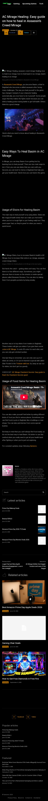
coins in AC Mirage (9, 349)
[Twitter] (28, 717)
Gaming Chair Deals (11, 643)
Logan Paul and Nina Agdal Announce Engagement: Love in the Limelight (12, 566)
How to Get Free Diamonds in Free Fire (20, 678)
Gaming (5, 30)
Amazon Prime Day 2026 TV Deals (14, 529)
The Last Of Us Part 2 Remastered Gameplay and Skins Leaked (22, 781)
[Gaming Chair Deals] (24, 628)
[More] (33, 32)
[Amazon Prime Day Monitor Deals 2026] (42, 541)
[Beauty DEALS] (42, 520)
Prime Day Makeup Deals (10, 508)
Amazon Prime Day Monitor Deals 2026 (15, 540)
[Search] (43, 492)
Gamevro (33, 446)
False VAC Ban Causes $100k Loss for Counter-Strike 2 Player (22, 775)
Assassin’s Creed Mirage (13, 84)
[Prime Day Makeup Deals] (42, 509)
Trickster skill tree (22, 363)
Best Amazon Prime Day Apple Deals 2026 (22, 607)
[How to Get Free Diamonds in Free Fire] (24, 664)
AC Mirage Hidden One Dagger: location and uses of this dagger (36, 566)
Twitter (34, 717)
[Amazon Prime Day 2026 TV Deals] (42, 530)
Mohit (17, 466)
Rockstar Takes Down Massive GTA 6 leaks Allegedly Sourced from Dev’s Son (24, 763)
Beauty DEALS (7, 519)
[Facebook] (14, 717)
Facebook (21, 717)
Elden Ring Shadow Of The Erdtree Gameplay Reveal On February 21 (24, 770)
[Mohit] (7, 474)
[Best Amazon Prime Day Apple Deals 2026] (24, 592)
